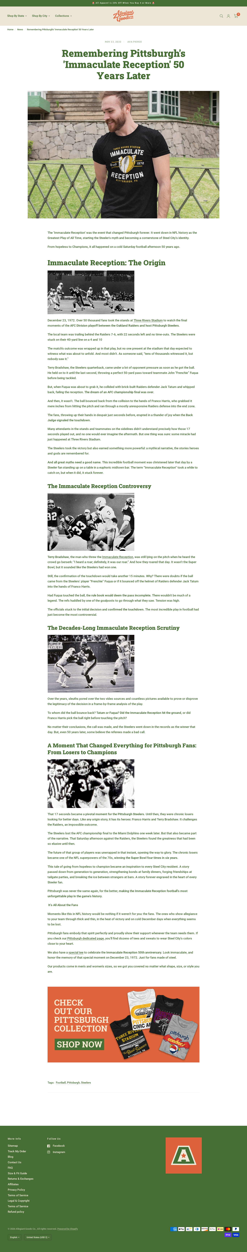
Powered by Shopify (67, 1228)
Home (10, 29)
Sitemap (13, 1145)
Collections (62, 15)
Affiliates (13, 1184)
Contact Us (14, 1162)
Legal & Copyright (18, 1200)
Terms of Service (18, 1195)
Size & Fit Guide (17, 1173)
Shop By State (15, 15)
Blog (10, 1156)
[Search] (221, 16)
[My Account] (228, 16)
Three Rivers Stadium (148, 320)
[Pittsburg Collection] (123, 1024)
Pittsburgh (73, 1082)
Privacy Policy (16, 1189)
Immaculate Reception (117, 557)
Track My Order (17, 1151)
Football (61, 1082)
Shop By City (39, 15)
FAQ (10, 1167)
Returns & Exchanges (20, 1178)
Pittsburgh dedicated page (85, 938)
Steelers (86, 1082)
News (20, 29)
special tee (76, 952)
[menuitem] (18, 16)
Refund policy (16, 1211)
